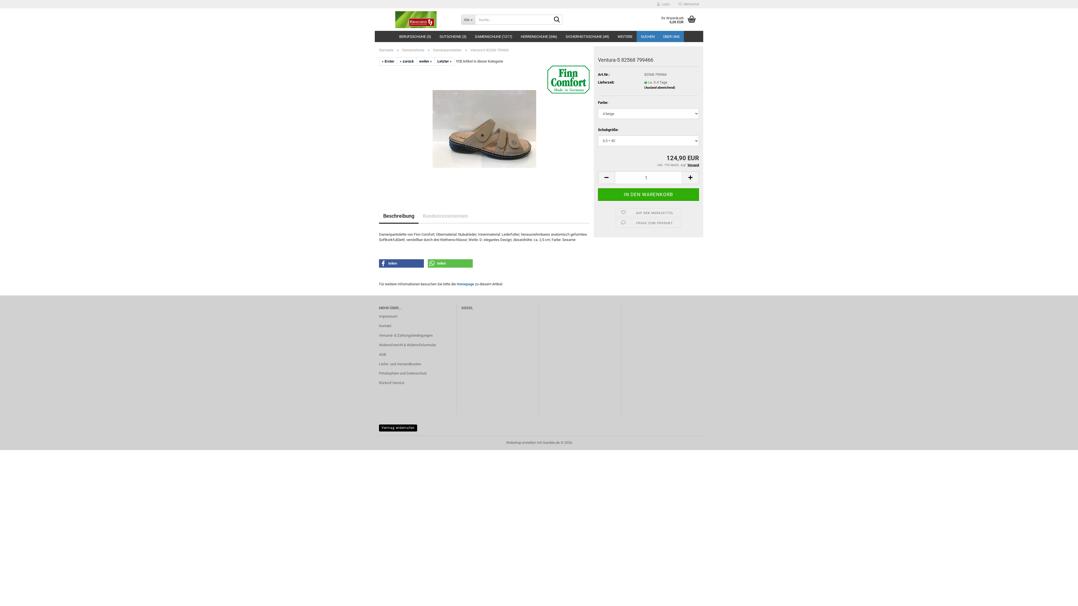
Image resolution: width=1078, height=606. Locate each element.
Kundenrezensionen (445, 216)
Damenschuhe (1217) (493, 37)
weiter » (425, 61)
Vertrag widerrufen (398, 428)
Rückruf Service (391, 383)
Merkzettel (690, 4)
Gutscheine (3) (453, 37)
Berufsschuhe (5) (415, 37)
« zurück (407, 61)
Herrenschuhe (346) (539, 37)
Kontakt (385, 326)
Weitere (625, 37)
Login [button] (665, 4)
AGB (382, 354)
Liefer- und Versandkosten (400, 364)
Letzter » (444, 61)
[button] (606, 177)
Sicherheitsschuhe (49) (587, 37)
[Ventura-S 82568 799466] (484, 129)
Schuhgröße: (608, 130)
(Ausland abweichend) (659, 87)
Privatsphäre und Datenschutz (403, 373)
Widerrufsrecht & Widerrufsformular (407, 345)
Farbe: (603, 102)
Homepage (465, 284)
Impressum (388, 316)
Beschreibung (398, 216)
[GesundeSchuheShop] (416, 19)
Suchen (648, 37)
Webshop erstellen (521, 442)
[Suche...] (557, 20)
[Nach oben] (1062, 597)
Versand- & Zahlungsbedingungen (406, 335)
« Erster (388, 61)
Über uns (671, 37)
